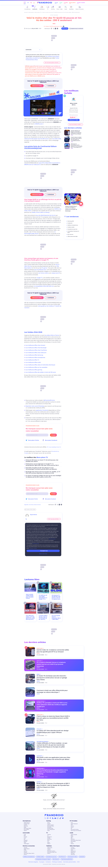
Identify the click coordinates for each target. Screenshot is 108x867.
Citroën (25, 836)
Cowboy (72, 847)
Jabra (72, 836)
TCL (48, 841)
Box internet (70, 234)
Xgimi (48, 842)
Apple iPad (49, 847)
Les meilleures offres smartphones (35, 357)
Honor (72, 827)
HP (71, 828)
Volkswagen (26, 843)
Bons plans (72, 2)
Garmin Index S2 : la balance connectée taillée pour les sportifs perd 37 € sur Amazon (76, 132)
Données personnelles (69, 862)
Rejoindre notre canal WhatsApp (35, 406)
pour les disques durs (40, 269)
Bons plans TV (38, 12)
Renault (25, 841)
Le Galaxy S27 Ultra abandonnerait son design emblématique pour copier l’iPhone (53, 731)
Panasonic (49, 836)
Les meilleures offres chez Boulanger (36, 347)
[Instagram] (48, 818)
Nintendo (49, 827)
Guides (66, 2)
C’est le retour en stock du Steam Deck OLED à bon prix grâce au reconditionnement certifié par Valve (76, 139)
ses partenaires (35, 543)
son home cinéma (43, 273)
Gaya (72, 849)
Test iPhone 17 (62, 856)
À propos (41, 862)
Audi (25, 834)
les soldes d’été (56, 138)
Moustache (73, 851)
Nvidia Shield (50, 828)
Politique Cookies (57, 862)
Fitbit (25, 849)
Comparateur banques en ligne (43, 859)
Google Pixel (26, 823)
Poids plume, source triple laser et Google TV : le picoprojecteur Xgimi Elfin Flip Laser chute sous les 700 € (42, 464)
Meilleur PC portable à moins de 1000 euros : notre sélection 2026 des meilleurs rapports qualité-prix (52, 704)
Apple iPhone (27, 822)
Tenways (72, 853)
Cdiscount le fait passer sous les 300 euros (36, 138)
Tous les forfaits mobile (75, 124)
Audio (71, 832)
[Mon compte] (34, 2)
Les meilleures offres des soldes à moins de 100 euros (41, 372)
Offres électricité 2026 (72, 236)
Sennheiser (73, 841)
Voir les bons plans (51, 62)
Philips (48, 838)
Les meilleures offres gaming (34, 369)
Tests (60, 2)
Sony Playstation (51, 829)
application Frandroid (42, 410)
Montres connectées (29, 846)
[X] (45, 818)
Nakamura (73, 852)
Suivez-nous (65, 28)
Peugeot (26, 840)
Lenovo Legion (50, 824)
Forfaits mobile (71, 227)
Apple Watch (26, 848)
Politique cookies (33, 548)
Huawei (25, 824)
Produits (39, 660)
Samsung (49, 839)
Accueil (26, 12)
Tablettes (49, 846)
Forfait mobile (81, 2)
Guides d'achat (41, 701)
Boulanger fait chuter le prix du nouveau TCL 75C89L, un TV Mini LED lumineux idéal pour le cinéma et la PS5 (43, 472)
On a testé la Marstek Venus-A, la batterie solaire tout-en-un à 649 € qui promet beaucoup (51, 664)
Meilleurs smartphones (73, 225)
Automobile (26, 832)
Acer (72, 822)
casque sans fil (56, 273)
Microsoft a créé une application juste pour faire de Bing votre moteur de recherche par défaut (53, 758)
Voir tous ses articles (53, 519)
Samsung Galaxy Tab (51, 852)
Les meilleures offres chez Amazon (35, 345)
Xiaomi (25, 830)
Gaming (48, 821)
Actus (56, 2)
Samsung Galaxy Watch (29, 853)
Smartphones (27, 821)
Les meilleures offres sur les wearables (36, 367)
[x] (26, 519)
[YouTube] (55, 818)
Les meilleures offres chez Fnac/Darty (36, 350)
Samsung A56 (71, 221)
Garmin (25, 851)
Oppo (25, 827)
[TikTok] (60, 818)
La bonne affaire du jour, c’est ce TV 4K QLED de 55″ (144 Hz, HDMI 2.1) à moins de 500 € (43, 617)
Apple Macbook (74, 823)
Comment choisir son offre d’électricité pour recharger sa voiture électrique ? (52, 691)
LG (47, 835)
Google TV (39, 277)
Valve (48, 830)
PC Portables (73, 821)
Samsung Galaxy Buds (76, 840)
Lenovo (72, 826)
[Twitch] (58, 818)
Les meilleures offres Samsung (34, 355)
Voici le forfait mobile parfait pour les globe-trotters (30, 596)
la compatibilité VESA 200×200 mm (44, 286)
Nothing (72, 839)
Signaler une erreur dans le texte (32, 504)
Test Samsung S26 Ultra (66, 859)
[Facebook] (50, 818)
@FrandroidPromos (49, 400)
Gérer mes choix (43, 553)
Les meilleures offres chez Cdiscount (36, 352)
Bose (72, 835)
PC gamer (44, 268)
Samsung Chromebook (76, 830)
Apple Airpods (74, 834)
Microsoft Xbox (50, 826)
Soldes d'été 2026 (30, 509)
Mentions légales (33, 862)
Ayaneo (49, 823)
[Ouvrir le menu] (25, 3)
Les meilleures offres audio (33, 362)
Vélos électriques (75, 846)
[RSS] (53, 818)
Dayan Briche (33, 514)
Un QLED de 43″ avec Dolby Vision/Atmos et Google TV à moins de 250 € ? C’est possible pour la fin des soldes (43, 597)
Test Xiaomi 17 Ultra (72, 856)
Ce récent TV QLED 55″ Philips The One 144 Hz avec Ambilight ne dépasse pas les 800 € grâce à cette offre (43, 476)
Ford (25, 838)
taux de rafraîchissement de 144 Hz (46, 215)
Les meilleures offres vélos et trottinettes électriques (40, 365)
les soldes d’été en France (52, 335)
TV (47, 832)
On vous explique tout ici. (54, 447)
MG (24, 839)
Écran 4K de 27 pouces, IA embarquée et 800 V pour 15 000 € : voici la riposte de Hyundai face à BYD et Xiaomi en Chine (53, 785)
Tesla (25, 842)
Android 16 (82, 856)
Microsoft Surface (75, 829)
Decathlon (73, 848)
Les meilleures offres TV (32, 360)
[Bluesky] (63, 818)
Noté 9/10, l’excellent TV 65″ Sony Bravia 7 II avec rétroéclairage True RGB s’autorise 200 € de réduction (41, 468)
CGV (78, 862)
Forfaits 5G (70, 223)
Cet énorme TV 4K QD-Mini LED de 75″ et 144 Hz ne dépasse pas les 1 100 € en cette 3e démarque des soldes (56, 597)
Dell (72, 824)
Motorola (26, 826)
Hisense (49, 834)
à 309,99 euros (38, 124)
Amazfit (25, 847)
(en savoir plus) (52, 538)
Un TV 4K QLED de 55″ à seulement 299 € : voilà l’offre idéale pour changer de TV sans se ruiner (56, 617)
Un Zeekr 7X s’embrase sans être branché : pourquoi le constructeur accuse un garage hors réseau (52, 677)
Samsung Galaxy (27, 828)
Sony (48, 840)
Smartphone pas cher (72, 229)
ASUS (48, 822)
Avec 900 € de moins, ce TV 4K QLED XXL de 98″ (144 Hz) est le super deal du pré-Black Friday (30, 617)
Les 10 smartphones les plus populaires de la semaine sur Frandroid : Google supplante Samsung (52, 772)
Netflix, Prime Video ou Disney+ (41, 212)
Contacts (48, 862)
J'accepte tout (44, 550)
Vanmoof (73, 854)
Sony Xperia (26, 829)
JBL (71, 838)
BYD (25, 835)
